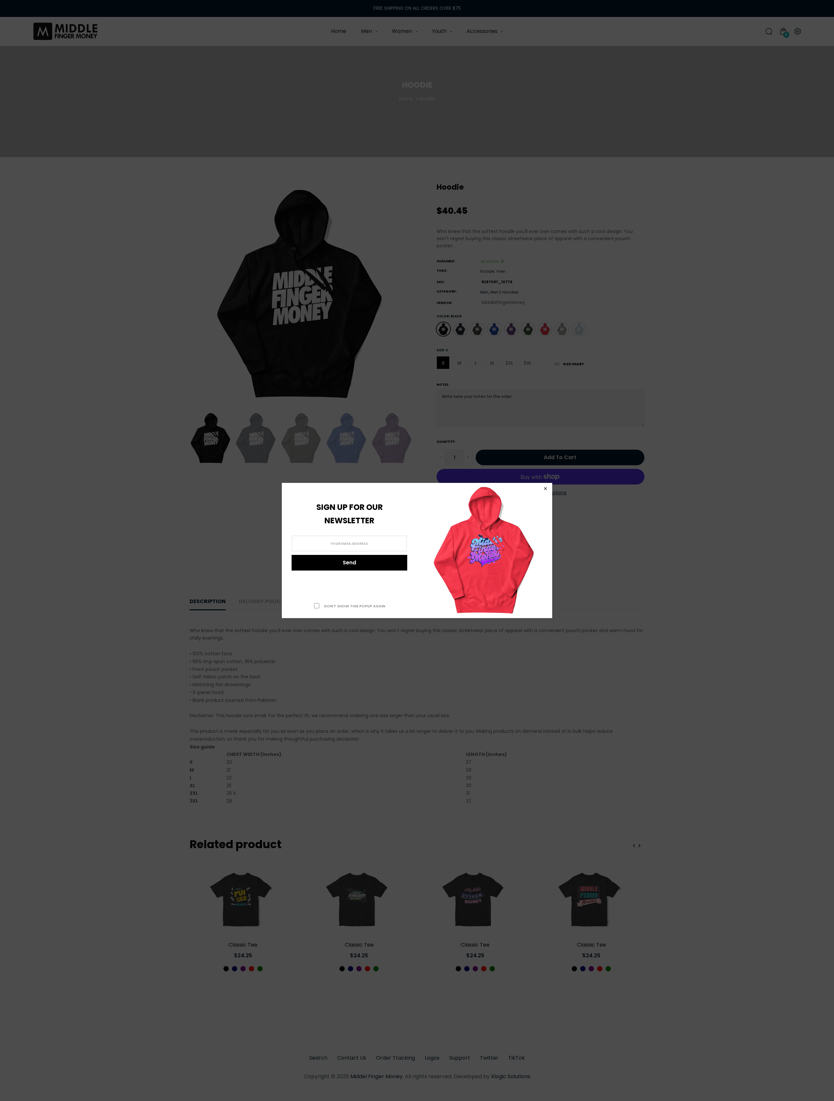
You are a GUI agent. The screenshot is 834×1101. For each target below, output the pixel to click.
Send (349, 562)
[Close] (545, 488)
